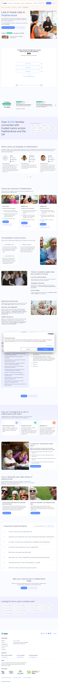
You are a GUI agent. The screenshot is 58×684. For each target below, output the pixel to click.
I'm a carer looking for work (29, 76)
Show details (48, 345)
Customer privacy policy (6, 677)
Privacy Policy (20, 341)
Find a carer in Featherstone (8, 27)
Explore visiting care (45, 227)
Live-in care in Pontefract (34, 610)
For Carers (35, 3)
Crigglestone (45, 125)
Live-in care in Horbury (44, 607)
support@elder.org (33, 657)
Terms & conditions (27, 677)
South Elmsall (51, 130)
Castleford (38, 125)
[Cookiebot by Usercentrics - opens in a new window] (49, 334)
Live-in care (10, 3)
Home (2, 7)
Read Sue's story (6, 513)
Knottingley (53, 127)
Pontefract (44, 130)
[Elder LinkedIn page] (51, 633)
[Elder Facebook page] (41, 633)
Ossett (39, 130)
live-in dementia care (26, 482)
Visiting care (28, 71)
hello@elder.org (4, 657)
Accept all (45, 349)
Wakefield (20, 7)
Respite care (28, 67)
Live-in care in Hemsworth (7, 610)
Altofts (33, 125)
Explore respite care (26, 225)
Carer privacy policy (17, 677)
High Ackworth (40, 127)
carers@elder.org (20, 657)
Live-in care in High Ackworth (21, 610)
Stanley (33, 132)
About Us (23, 3)
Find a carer (49, 3)
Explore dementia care (35, 466)
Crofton (50, 125)
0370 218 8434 (16, 640)
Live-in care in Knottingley (7, 613)
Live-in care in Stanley (46, 605)
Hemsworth (34, 127)
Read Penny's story (35, 513)
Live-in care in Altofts (46, 610)
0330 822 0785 (20, 27)
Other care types (16, 3)
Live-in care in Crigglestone (20, 605)
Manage (28, 349)
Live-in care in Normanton (7, 607)
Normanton (34, 130)
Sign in (54, 3)
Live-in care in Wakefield (7, 605)
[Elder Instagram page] (44, 633)
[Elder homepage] (4, 3)
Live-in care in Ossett (19, 613)
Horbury (47, 127)
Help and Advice (28, 3)
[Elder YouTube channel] (48, 633)
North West (14, 7)
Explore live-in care (7, 224)
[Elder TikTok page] (46, 633)
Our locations (7, 7)
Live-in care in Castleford (20, 607)
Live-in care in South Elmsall (33, 605)
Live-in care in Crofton (32, 607)
